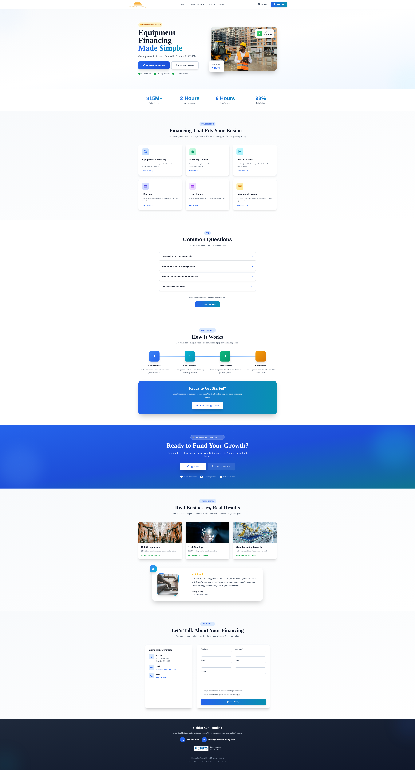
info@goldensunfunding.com (166, 669)
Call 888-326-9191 (223, 466)
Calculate (263, 4)
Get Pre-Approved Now (155, 65)
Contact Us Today (209, 304)
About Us (211, 4)
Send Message (234, 702)
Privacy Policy (193, 762)
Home (183, 4)
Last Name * (239, 649)
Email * (203, 660)
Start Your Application (209, 405)
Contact (221, 4)
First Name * (205, 649)
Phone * (237, 660)
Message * (204, 671)
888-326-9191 (161, 678)
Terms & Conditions (208, 762)
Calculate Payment (186, 65)
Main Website (222, 762)
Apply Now (280, 4)
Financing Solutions (195, 4)
